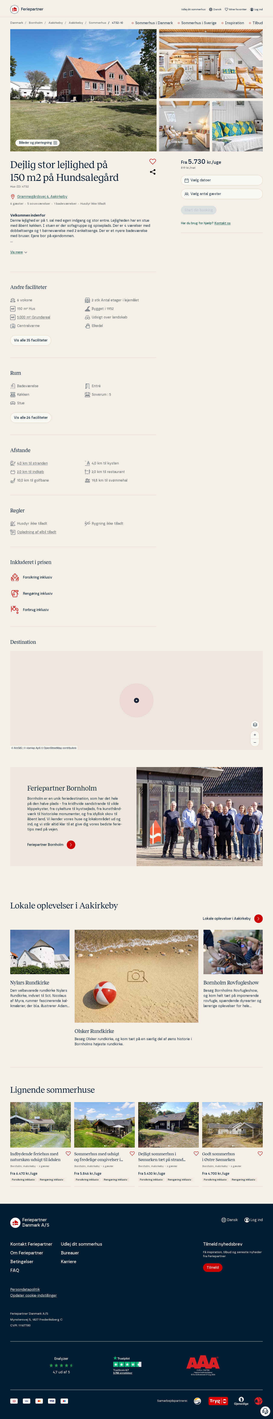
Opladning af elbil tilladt (36, 532)
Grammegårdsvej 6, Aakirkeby (42, 196)
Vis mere (16, 252)
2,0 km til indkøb (30, 472)
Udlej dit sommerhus (193, 9)
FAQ (14, 1270)
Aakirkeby (55, 22)
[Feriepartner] (26, 9)
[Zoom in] (255, 735)
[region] (136, 700)
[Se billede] (83, 90)
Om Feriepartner (26, 1253)
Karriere (68, 1262)
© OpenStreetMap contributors (58, 748)
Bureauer (70, 1253)
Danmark (16, 22)
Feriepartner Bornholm (45, 844)
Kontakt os (222, 223)
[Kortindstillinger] (255, 724)
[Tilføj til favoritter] (152, 161)
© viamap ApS (32, 748)
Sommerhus (97, 22)
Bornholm (36, 22)
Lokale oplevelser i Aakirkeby (227, 918)
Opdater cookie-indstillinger (33, 1295)
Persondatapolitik (25, 1289)
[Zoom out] (255, 742)
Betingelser (21, 1262)
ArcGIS (18, 748)
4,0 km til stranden (32, 463)
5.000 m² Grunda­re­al (33, 317)
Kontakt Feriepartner (31, 1244)
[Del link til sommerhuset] (152, 171)
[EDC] (197, 1401)
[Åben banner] (265, 1411)
